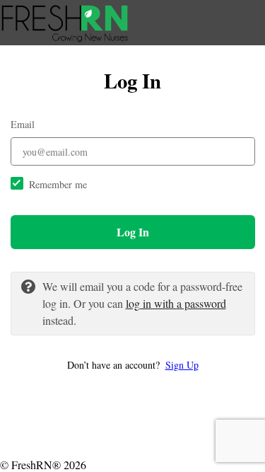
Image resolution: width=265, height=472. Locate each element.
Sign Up (182, 365)
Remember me (58, 184)
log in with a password (176, 303)
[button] (133, 365)
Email (23, 124)
